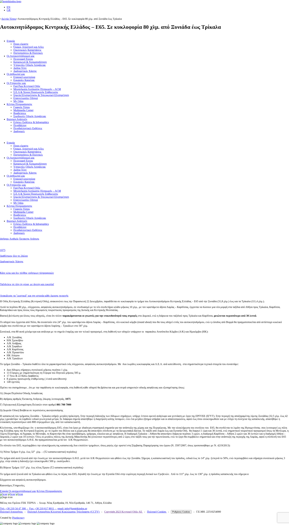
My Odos (18, 101)
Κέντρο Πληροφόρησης (19, 104)
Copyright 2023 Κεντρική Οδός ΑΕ (123, 511)
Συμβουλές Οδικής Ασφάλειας (29, 116)
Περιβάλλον (19, 125)
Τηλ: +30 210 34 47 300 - (14, 508)
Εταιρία (11, 40)
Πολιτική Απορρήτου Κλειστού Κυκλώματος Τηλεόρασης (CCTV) (63, 511)
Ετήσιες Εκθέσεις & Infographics (31, 122)
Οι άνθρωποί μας (16, 74)
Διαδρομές (19, 131)
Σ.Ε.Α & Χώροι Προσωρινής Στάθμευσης (35, 92)
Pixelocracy (18, 517)
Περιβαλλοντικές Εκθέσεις (27, 128)
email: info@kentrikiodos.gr (72, 508)
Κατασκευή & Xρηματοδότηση (30, 62)
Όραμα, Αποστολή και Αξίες (28, 47)
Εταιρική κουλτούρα (24, 77)
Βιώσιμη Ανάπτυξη (17, 119)
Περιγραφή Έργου (23, 59)
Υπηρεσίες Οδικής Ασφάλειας (29, 65)
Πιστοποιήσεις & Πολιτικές (28, 53)
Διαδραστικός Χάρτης (25, 71)
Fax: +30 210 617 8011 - (43, 508)
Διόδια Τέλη (19, 68)
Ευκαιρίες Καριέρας (24, 80)
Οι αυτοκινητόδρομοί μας (22, 491)
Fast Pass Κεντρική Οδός (26, 86)
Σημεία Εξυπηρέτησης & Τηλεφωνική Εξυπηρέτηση (41, 95)
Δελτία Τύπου (9, 18)
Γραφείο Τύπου (21, 107)
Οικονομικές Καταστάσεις (27, 50)
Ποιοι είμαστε (20, 44)
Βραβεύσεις (19, 113)
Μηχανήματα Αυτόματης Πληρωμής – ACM (37, 89)
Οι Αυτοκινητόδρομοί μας (20, 56)
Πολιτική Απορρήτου (11, 511)
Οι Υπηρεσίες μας (16, 83)
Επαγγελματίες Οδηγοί (25, 98)
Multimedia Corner (23, 110)
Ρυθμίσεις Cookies (181, 512)
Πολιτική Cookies (157, 511)
